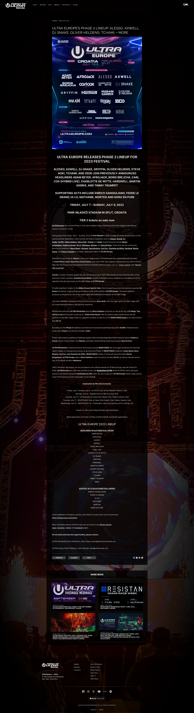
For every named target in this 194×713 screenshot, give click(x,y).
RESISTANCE (95, 670)
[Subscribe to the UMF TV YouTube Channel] (99, 692)
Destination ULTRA (104, 370)
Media (56, 5)
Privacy (93, 710)
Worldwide (65, 5)
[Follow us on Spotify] (110, 692)
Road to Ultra (95, 667)
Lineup (35, 5)
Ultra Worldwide (96, 664)
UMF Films (94, 673)
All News (74, 557)
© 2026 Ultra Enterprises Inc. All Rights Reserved (97, 705)
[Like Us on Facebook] (83, 692)
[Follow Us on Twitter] (93, 692)
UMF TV (93, 676)
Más (49, 5)
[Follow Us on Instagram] (88, 692)
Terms (101, 710)
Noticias (43, 5)
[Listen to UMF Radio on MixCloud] (105, 692)
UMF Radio (94, 679)
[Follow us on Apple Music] (97, 698)
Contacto (77, 670)
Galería (75, 5)
